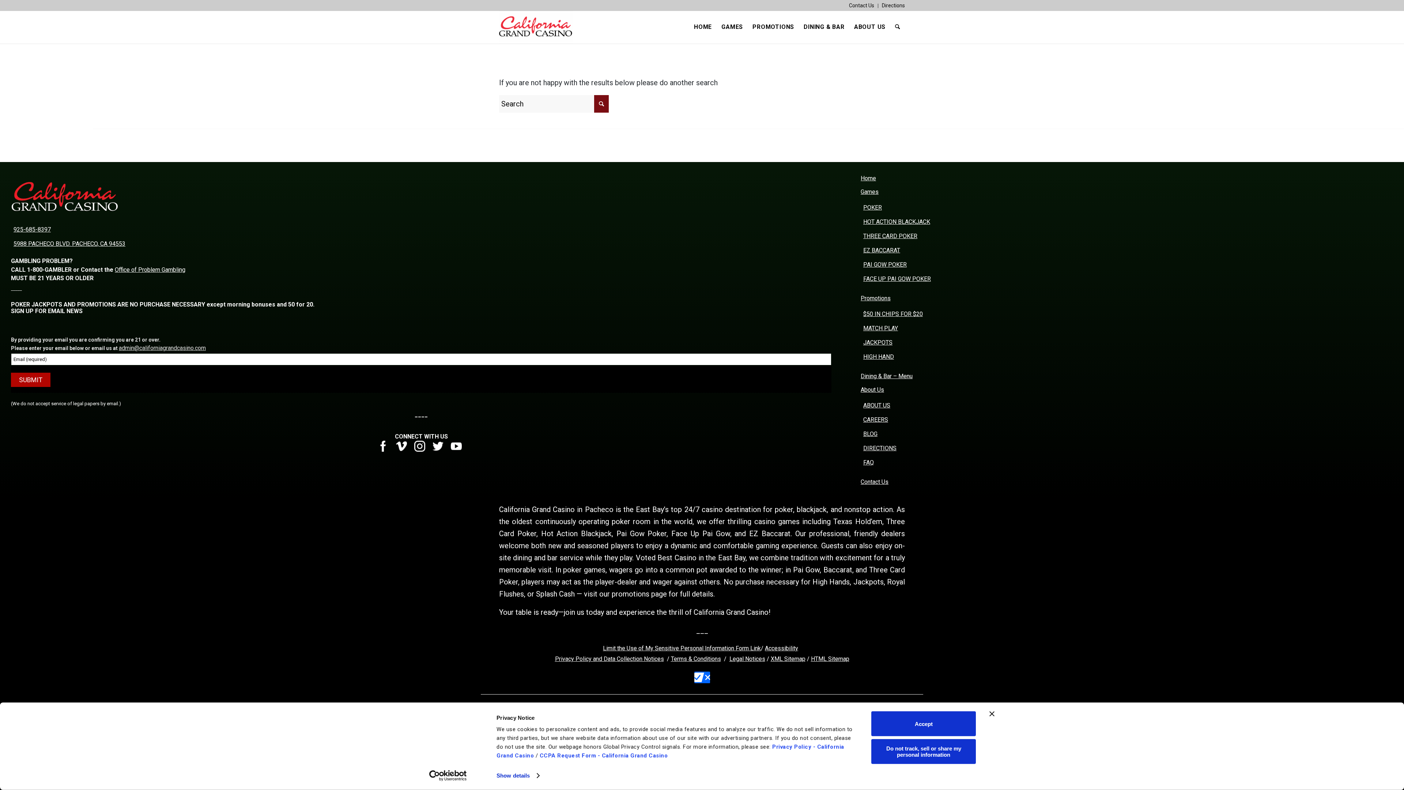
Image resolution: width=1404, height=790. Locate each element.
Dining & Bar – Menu (887, 376)
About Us (872, 389)
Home (868, 178)
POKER (872, 207)
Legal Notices (747, 658)
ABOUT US (876, 405)
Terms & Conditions (696, 658)
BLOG (870, 433)
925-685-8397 (32, 229)
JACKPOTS (877, 342)
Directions (893, 5)
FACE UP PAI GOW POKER (897, 278)
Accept (924, 724)
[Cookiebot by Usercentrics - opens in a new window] (448, 775)
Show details (513, 775)
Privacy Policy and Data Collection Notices (609, 658)
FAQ (868, 462)
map (843, 658)
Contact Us (861, 5)
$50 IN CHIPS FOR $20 (893, 314)
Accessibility (781, 648)
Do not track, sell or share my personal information (923, 751)
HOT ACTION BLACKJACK (896, 221)
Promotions (876, 298)
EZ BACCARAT (881, 250)
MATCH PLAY (880, 328)
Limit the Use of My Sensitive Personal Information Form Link (682, 648)
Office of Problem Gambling (150, 269)
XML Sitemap (788, 658)
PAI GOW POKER (885, 264)
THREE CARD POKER (890, 236)
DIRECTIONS (880, 448)
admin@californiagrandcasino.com (162, 348)
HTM (817, 658)
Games (870, 191)
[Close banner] (991, 713)
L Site (830, 658)
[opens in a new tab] (386, 449)
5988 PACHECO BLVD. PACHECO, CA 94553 (69, 243)
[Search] (897, 27)
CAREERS (875, 419)
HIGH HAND (878, 356)
